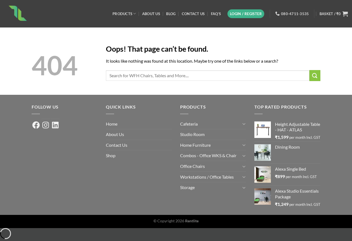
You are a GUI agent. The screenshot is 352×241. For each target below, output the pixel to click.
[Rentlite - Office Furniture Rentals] (52, 13)
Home (111, 123)
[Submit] (314, 75)
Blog (170, 14)
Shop (111, 155)
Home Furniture (195, 145)
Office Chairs (192, 166)
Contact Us (193, 14)
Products (122, 14)
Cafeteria (189, 123)
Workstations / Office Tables (207, 176)
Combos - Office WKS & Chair (208, 155)
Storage (187, 187)
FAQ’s (216, 14)
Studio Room (192, 134)
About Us (151, 14)
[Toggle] (244, 123)
